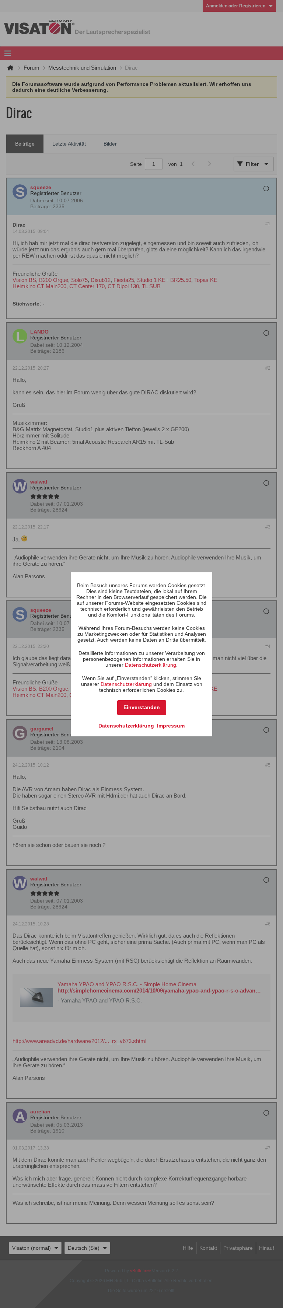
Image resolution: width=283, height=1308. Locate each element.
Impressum (171, 726)
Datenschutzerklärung (150, 665)
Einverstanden (141, 707)
